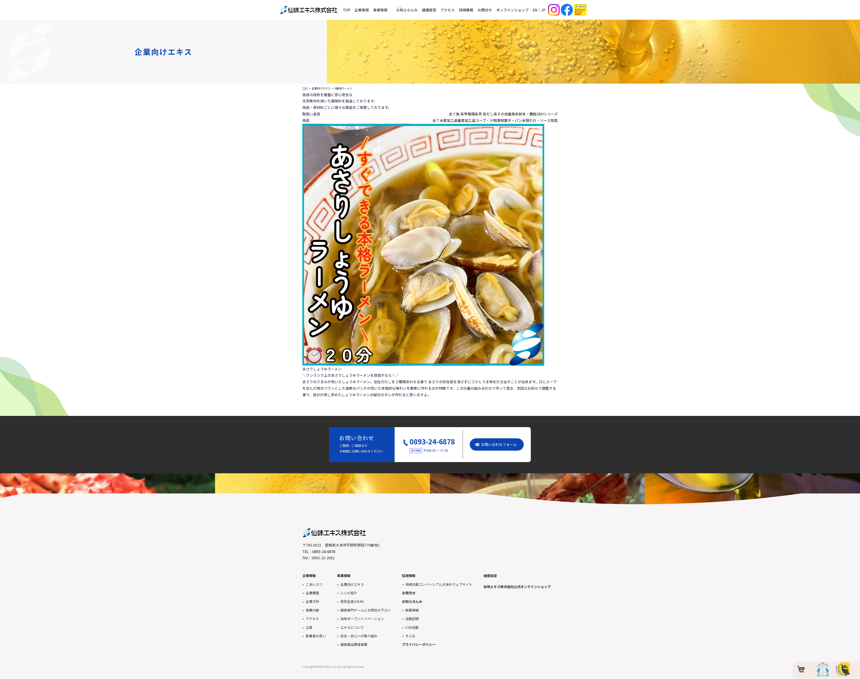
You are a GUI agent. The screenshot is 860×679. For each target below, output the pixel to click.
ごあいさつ (314, 584)
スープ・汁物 (486, 120)
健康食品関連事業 (353, 644)
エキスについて (352, 627)
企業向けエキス (352, 584)
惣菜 (554, 120)
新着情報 (412, 610)
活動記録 (412, 618)
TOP (346, 10)
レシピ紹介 (348, 592)
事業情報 (343, 575)
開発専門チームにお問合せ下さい (365, 610)
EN (535, 10)
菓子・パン (513, 120)
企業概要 (312, 592)
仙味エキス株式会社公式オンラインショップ (517, 586)
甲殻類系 (471, 114)
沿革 (309, 627)
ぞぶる (410, 636)
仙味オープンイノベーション (362, 618)
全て (452, 114)
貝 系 (482, 114)
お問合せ (485, 10)
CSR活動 (412, 627)
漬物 (500, 120)
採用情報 (466, 10)
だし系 (491, 114)
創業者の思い (316, 636)
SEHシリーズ (547, 114)
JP (543, 10)
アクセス (448, 10)
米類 (525, 120)
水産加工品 (449, 120)
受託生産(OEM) (352, 601)
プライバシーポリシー (419, 644)
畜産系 (513, 114)
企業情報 (309, 575)
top (305, 88)
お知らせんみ (407, 10)
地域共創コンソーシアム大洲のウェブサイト (438, 584)
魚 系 (460, 114)
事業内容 (312, 610)
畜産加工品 (466, 120)
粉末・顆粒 (528, 114)
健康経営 (429, 10)
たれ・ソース (539, 120)
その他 (502, 114)
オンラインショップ (512, 10)
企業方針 (312, 601)
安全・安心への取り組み (358, 636)
